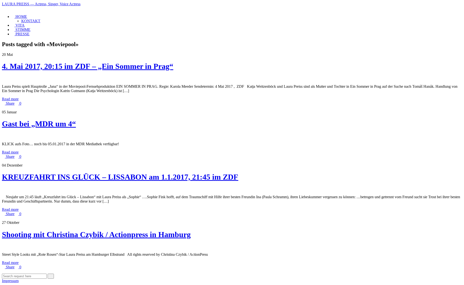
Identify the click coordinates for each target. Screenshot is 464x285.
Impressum (10, 281)
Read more (10, 99)
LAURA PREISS (41, 4)
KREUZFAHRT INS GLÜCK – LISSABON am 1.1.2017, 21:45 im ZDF (120, 177)
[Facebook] (3, 8)
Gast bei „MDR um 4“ (39, 123)
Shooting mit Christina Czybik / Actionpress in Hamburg (96, 234)
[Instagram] (6, 8)
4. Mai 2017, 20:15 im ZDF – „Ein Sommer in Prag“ (87, 66)
